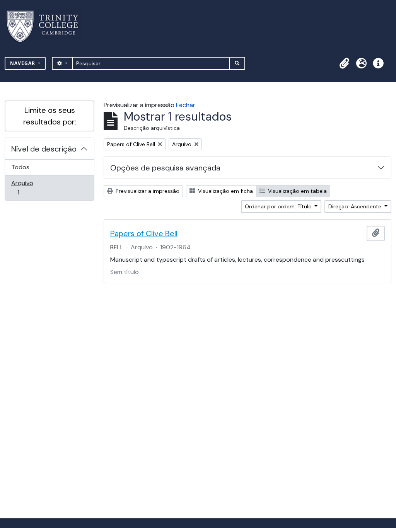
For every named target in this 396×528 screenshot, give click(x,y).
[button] (344, 63)
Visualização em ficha (224, 190)
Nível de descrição (44, 149)
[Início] (47, 26)
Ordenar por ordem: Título (279, 206)
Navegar (23, 63)
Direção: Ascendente (355, 206)
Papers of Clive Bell (144, 233)
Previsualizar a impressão (146, 190)
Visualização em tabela (296, 190)
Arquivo (29, 187)
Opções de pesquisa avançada (165, 168)
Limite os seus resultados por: (49, 116)
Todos (20, 167)
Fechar (185, 105)
